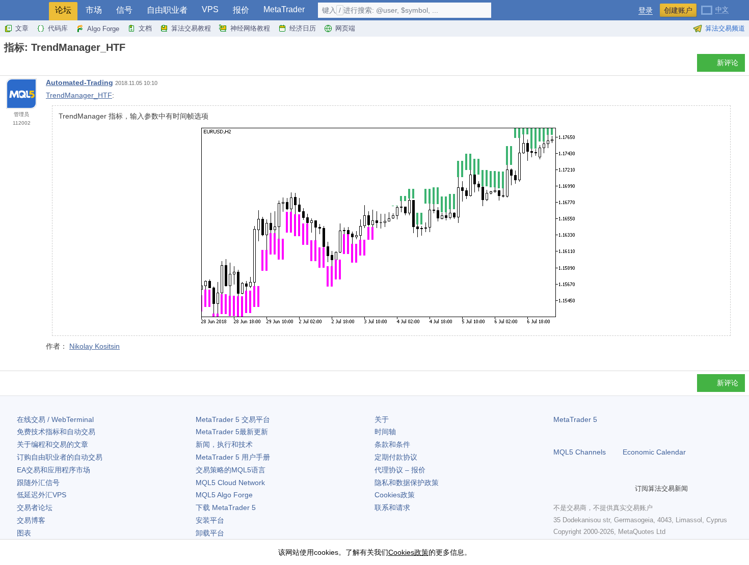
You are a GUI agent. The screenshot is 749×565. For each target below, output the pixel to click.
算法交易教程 (191, 28)
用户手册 (233, 457)
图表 (24, 533)
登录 (645, 10)
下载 (226, 507)
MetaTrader (284, 9)
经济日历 (302, 28)
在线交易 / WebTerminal (55, 419)
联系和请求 (392, 507)
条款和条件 (392, 444)
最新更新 (232, 432)
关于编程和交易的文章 (52, 444)
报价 (241, 10)
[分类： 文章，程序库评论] (19, 66)
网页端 (345, 28)
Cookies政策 (394, 495)
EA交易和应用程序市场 (53, 470)
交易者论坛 (34, 507)
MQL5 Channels (579, 452)
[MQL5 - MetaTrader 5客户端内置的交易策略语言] (24, 10)
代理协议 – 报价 (399, 470)
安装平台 (210, 520)
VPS (210, 9)
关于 (381, 419)
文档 (145, 28)
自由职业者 (167, 10)
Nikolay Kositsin (94, 346)
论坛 (63, 10)
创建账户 (678, 10)
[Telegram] (576, 488)
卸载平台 (210, 533)
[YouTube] (608, 488)
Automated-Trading (79, 82)
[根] (7, 65)
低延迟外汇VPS (41, 495)
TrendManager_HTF (79, 95)
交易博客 (31, 520)
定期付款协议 (395, 457)
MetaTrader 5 (575, 419)
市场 (94, 10)
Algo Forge (103, 29)
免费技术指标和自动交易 (56, 432)
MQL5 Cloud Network (230, 482)
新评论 (727, 63)
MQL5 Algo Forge (224, 495)
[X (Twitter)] (592, 488)
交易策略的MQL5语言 (230, 470)
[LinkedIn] (625, 488)
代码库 (58, 28)
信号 (124, 10)
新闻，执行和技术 (224, 444)
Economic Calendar (654, 452)
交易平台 (233, 419)
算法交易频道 (725, 28)
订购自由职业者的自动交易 (59, 457)
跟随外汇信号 (38, 482)
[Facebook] (559, 488)
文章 (22, 28)
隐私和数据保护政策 (406, 482)
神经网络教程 (250, 28)
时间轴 (385, 432)
